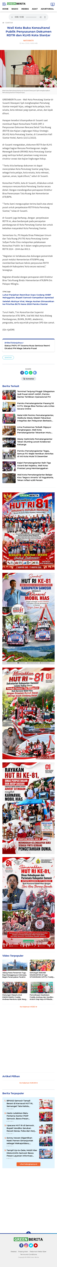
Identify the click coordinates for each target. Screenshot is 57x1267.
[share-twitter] (26, 373)
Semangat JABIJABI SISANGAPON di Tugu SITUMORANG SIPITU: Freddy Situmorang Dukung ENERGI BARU (41, 975)
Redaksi (14, 1251)
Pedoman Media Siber (38, 1251)
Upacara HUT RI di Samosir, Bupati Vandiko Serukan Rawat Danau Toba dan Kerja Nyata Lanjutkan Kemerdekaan (21, 1128)
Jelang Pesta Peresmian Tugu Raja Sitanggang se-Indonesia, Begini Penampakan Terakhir (14, 975)
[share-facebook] (22, 373)
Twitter (32, 1249)
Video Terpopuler (12, 955)
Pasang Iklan (23, 1251)
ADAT (35, 9)
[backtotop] (28, 1233)
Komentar (30, 379)
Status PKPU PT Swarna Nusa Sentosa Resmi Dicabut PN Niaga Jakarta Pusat (27, 347)
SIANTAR (8, 357)
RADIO (15, 9)
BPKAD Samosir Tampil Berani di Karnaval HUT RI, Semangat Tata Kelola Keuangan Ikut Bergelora (20, 1103)
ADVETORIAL (47, 9)
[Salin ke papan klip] (35, 373)
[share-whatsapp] (30, 373)
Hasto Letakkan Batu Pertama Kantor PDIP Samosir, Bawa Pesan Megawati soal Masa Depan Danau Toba (20, 1116)
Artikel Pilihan (11, 1076)
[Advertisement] (28, 1041)
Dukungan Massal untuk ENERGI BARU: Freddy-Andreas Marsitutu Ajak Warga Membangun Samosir (14, 997)
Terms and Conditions (28, 1254)
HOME (5, 9)
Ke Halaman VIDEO (28, 1007)
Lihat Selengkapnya (28, 1164)
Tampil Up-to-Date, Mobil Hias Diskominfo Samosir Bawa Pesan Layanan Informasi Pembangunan (22, 1153)
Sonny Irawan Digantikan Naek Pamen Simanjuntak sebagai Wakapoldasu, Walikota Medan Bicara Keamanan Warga (20, 1141)
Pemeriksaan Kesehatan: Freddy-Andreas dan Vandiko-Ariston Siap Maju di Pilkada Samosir (42, 997)
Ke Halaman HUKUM (27, 1083)
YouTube (38, 1249)
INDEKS (25, 9)
